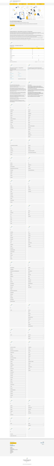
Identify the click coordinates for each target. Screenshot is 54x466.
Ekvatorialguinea (12, 166)
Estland (11, 175)
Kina (11, 242)
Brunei (29, 131)
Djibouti (29, 147)
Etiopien (11, 177)
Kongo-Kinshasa (12, 251)
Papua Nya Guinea (30, 317)
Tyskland (29, 370)
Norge (29, 285)
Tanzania (29, 350)
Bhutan (29, 122)
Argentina (11, 120)
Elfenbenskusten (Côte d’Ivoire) (14, 168)
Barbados (29, 115)
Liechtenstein (30, 242)
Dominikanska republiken (31, 150)
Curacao (11, 152)
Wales (11, 423)
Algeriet (11, 113)
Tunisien (29, 363)
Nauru (29, 269)
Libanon (29, 237)
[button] (31, 48)
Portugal (29, 324)
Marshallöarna (12, 283)
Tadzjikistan (29, 347)
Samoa (11, 354)
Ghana (11, 191)
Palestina (29, 313)
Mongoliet (11, 297)
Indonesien (11, 212)
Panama (29, 315)
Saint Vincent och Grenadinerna (14, 350)
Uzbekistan (11, 414)
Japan (29, 212)
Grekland (11, 193)
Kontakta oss (11, 451)
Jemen (29, 214)
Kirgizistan (11, 244)
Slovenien (11, 377)
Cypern (11, 154)
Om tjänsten (11, 452)
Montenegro (12, 299)
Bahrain (29, 111)
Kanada (11, 235)
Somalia (11, 379)
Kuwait (11, 258)
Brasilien (29, 129)
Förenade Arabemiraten (31, 170)
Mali (10, 278)
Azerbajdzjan (12, 127)
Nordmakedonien (30, 283)
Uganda (11, 405)
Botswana (29, 127)
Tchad (29, 352)
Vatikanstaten (30, 407)
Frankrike (29, 168)
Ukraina (11, 407)
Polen (29, 322)
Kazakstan (11, 239)
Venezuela (29, 409)
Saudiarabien (12, 359)
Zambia (29, 423)
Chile (11, 147)
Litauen (29, 244)
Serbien (11, 366)
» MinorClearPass (12, 448)
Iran (10, 216)
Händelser (11, 450)
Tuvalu (29, 368)
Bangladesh (29, 113)
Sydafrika (11, 391)
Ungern (11, 409)
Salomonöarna (12, 352)
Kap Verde (11, 237)
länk (28, 69)
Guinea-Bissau (12, 200)
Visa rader (12, 46)
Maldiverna (11, 276)
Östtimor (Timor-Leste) (13, 435)
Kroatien (11, 255)
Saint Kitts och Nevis (13, 347)
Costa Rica (11, 150)
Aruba (11, 124)
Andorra (11, 115)
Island (11, 219)
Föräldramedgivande (27, 460)
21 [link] (42, 61)
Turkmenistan (30, 366)
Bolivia (29, 124)
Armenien (11, 122)
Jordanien (29, 216)
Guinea (11, 198)
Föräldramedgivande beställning (14, 449)
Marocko (11, 281)
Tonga (29, 359)
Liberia (29, 239)
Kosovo (11, 253)
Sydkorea (11, 393)
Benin (29, 120)
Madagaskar (11, 269)
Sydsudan (11, 395)
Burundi (29, 136)
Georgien (11, 189)
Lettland (29, 235)
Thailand (29, 354)
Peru (28, 320)
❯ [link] (43, 61)
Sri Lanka (11, 382)
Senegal (11, 363)
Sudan (11, 386)
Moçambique (12, 292)
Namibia (29, 267)
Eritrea (11, 173)
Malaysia (11, 274)
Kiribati (11, 246)
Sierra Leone (12, 368)
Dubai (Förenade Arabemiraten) (32, 152)
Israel (11, 221)
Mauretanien (12, 285)
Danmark (29, 145)
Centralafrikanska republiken (14, 145)
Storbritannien (12, 384)
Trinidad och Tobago (30, 361)
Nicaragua (29, 274)
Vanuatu (29, 405)
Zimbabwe (29, 425)
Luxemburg (29, 246)
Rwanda (29, 336)
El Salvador (11, 170)
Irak (10, 214)
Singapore (11, 370)
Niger (29, 276)
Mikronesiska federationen (13, 290)
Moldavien (11, 294)
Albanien (11, 111)
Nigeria (29, 278)
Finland (29, 166)
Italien (11, 223)
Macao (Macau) (12, 267)
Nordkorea (29, 281)
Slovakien (11, 375)
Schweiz (11, 361)
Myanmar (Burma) (12, 301)
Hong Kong (29, 191)
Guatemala (11, 196)
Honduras (29, 189)
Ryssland (29, 338)
